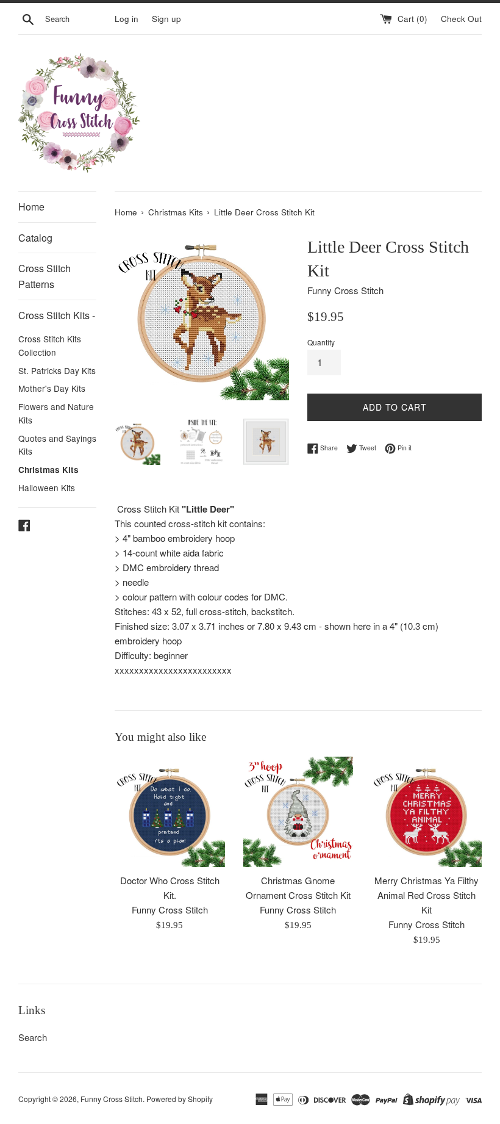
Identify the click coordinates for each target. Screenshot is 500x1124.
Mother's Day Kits (51, 388)
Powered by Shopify (179, 1098)
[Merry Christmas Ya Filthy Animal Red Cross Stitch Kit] (426, 812)
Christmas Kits (48, 469)
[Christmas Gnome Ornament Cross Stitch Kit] (298, 812)
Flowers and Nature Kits (56, 413)
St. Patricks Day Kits (57, 370)
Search (32, 1037)
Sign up (166, 18)
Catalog (35, 238)
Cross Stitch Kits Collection (49, 345)
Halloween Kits (46, 487)
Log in (126, 18)
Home (31, 207)
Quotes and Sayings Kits (57, 445)
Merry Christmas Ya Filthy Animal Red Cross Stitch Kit (426, 895)
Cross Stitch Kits (56, 315)
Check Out (461, 18)
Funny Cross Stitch (111, 1098)
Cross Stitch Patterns (44, 276)
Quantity (321, 342)
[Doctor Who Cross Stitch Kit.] (170, 812)
